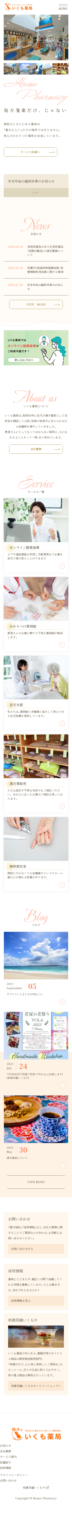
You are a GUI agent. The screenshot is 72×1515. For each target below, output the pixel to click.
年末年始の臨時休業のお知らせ (31, 181)
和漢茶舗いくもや (34, 1487)
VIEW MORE (36, 304)
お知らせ (5, 1445)
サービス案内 (8, 1457)
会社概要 (36, 449)
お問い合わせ (8, 1480)
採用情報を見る (20, 1301)
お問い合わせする (22, 1249)
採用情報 (5, 1468)
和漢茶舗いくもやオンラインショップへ (36, 1386)
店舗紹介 (5, 1462)
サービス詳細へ (30, 152)
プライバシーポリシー (14, 1475)
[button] (12, 69)
